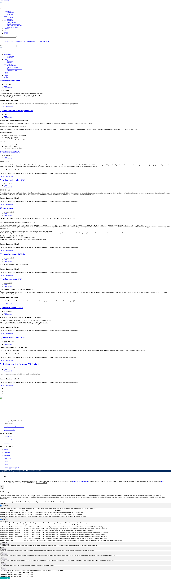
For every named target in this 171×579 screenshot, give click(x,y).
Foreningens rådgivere (13, 24)
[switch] (1, 544)
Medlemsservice (8, 20)
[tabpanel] (85, 512)
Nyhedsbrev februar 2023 (11, 307)
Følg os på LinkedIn (43, 41)
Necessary (5, 505)
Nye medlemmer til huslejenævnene (16, 110)
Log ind (6, 33)
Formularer (7, 455)
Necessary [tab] (3, 503)
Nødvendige (5, 520)
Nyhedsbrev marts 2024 (11, 152)
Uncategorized (8, 87)
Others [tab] (2, 567)
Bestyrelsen (10, 12)
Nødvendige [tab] (3, 518)
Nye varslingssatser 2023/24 (12, 254)
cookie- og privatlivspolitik (80, 481)
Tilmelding (10, 19)
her (162, 481)
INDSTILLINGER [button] (41, 482)
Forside (6, 449)
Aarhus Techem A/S (9, 437)
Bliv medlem (9, 106)
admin (5, 86)
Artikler (6, 30)
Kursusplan (7, 452)
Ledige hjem (7, 458)
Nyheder (6, 28)
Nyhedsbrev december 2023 (12, 180)
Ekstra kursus (6, 208)
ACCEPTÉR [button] (11, 482)
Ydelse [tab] (2, 547)
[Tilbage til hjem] (11, 6)
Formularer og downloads (14, 25)
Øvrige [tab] (2, 562)
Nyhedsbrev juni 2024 (10, 81)
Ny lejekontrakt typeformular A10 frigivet (19, 364)
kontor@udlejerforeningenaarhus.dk (25, 41)
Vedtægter (10, 14)
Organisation (7, 11)
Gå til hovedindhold (5, 1)
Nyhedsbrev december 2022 (12, 337)
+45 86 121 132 (8, 41)
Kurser (5, 16)
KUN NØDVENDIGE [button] (27, 482)
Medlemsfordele (11, 22)
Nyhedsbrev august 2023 (11, 279)
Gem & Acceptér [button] (5, 578)
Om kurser (10, 17)
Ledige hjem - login (12, 27)
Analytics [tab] (2, 552)
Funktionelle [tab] (3, 542)
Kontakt (6, 32)
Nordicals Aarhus (8, 440)
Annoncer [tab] (3, 557)
